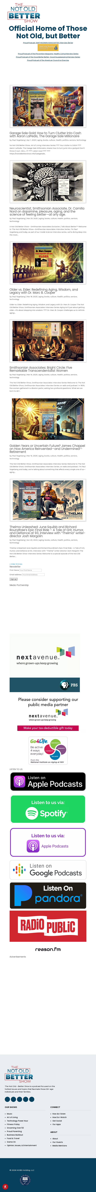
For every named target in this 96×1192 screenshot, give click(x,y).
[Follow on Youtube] (91, 74)
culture (52, 140)
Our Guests (57, 1142)
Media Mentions (59, 1145)
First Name (14, 570)
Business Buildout (15, 1135)
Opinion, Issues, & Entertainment (22, 1145)
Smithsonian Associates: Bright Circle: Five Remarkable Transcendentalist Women (41, 369)
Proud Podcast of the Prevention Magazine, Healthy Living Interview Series (48, 53)
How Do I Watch (59, 1117)
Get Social (57, 1121)
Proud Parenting (14, 1131)
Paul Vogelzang (18, 140)
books (45, 140)
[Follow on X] (78, 74)
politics (65, 140)
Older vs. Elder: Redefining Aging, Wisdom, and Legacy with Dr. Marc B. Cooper (44, 291)
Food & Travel (13, 1138)
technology (81, 140)
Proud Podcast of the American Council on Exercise (48, 60)
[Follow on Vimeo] (87, 74)
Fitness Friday (13, 1124)
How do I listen (59, 1114)
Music (9, 1114)
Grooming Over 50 (15, 1128)
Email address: (16, 575)
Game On (11, 1142)
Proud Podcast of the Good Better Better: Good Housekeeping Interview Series (48, 57)
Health (59, 140)
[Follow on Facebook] (73, 74)
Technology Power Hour (17, 1121)
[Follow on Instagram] (82, 74)
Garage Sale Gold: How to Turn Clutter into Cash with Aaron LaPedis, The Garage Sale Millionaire (45, 134)
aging (39, 140)
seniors (72, 140)
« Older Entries (16, 564)
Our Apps (56, 1124)
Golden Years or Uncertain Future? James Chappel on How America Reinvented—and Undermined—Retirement (47, 449)
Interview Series (66, 42)
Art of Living (12, 1117)
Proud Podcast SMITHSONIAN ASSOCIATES (41, 42)
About (55, 1138)
